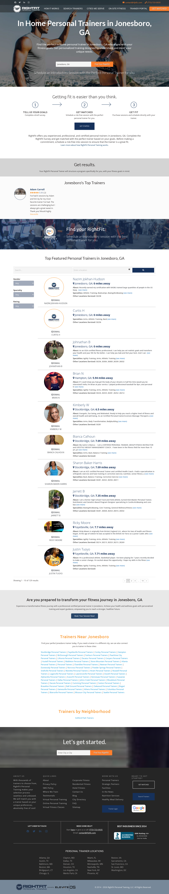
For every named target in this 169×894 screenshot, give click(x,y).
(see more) (82, 290)
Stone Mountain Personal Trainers (105, 661)
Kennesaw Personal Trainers (103, 677)
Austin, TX (43, 861)
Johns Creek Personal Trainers (92, 680)
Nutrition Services (110, 795)
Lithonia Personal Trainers (69, 658)
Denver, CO (68, 864)
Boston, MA (44, 867)
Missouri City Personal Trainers (88, 692)
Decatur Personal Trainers (93, 658)
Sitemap (76, 807)
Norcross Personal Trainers (78, 667)
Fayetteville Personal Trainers (80, 652)
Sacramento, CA (118, 861)
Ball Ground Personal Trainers (79, 686)
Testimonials (49, 795)
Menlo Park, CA (70, 873)
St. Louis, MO (117, 867)
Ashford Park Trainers (84, 718)
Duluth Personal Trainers (114, 674)
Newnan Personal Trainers (111, 664)
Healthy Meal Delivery (112, 799)
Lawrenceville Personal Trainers (88, 674)
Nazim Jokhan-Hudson (89, 279)
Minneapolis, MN (95, 864)
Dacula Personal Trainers (60, 683)
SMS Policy (48, 788)
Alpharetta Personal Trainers (53, 677)
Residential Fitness (81, 784)
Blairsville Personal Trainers (61, 692)
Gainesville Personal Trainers (70, 689)
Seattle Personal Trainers (113, 692)
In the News (107, 792)
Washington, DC (118, 870)
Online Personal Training (55, 803)
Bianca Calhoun (84, 436)
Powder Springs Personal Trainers (106, 667)
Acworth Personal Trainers (78, 677)
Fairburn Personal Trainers (96, 655)
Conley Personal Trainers (105, 652)
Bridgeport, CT (46, 870)
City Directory (79, 799)
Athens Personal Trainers (94, 689)
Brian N (78, 373)
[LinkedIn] (24, 2)
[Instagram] (28, 2)
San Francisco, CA (119, 864)
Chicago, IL (44, 873)
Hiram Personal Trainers (100, 670)
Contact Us (77, 792)
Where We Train (50, 792)
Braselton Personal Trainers (52, 686)
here (73, 829)
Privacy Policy (49, 784)
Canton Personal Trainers (108, 683)
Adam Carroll (37, 189)
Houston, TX (69, 867)
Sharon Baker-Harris (87, 463)
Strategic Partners (110, 784)
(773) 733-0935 (96, 829)
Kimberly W (81, 405)
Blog (74, 795)
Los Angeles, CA (70, 870)
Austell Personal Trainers (52, 661)
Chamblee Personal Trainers (86, 664)
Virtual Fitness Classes (53, 807)
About (46, 780)
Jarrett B (79, 491)
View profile (34, 214)
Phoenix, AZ (92, 873)
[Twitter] (20, 2)
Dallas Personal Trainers (68, 680)
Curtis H (78, 310)
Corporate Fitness (81, 780)
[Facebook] (15, 2)
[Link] (26, 8)
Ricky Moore (81, 522)
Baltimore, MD (46, 864)
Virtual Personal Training (55, 799)
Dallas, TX (67, 861)
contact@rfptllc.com (87, 833)
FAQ (74, 803)
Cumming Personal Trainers (84, 683)
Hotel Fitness (78, 788)
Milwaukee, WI (93, 861)
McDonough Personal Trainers (70, 655)
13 (143, 581)
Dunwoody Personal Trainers (53, 667)
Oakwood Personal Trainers (105, 686)
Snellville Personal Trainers (52, 670)
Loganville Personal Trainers (61, 674)
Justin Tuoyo (81, 549)
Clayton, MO (68, 857)
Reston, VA (116, 857)
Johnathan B (81, 342)
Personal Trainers (65, 664)
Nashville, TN (93, 867)
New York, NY (93, 870)
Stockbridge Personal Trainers (53, 652)
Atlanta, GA (44, 857)
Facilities (106, 788)
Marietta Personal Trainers (77, 670)
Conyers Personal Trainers (117, 658)
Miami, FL (91, 857)
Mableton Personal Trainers (77, 661)
